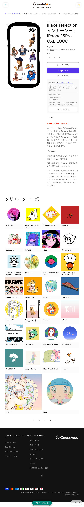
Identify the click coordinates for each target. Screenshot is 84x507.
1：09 (8, 225)
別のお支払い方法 (63, 75)
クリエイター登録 (11, 456)
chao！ (46, 250)
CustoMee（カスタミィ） (13, 14)
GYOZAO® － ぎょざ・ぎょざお (68, 273)
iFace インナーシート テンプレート (32, 321)
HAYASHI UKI (30, 297)
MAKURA (9, 369)
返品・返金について (36, 449)
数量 (48, 53)
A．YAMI (28, 250)
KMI (63, 320)
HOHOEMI (65, 297)
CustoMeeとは (10, 447)
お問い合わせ (34, 440)
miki (7, 412)
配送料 (52, 49)
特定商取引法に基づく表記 (39, 468)
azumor (9, 250)
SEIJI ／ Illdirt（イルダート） (32, 14)
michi (64, 369)
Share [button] (51, 117)
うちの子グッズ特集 (12, 451)
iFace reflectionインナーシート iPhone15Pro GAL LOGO (61, 14)
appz (64, 225)
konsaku (28, 344)
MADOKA (65, 344)
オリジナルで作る (63, 109)
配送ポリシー (75, 492)
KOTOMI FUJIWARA (50, 344)
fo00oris (65, 250)
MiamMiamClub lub (50, 369)
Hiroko (46, 297)
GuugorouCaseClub (51, 273)
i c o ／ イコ (10, 320)
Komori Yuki (10, 344)
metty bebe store (31, 369)
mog (45, 412)
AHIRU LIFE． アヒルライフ (32, 226)
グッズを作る (44, 503)
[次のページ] (56, 420)
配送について (34, 445)
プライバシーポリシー (37, 459)
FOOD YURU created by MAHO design (13, 273)
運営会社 (33, 463)
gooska (27, 273)
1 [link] (28, 420)
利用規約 (33, 454)
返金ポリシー (45, 492)
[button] (5, 5)
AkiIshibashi (48, 225)
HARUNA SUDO (11, 297)
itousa (45, 320)
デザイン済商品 (10, 442)
